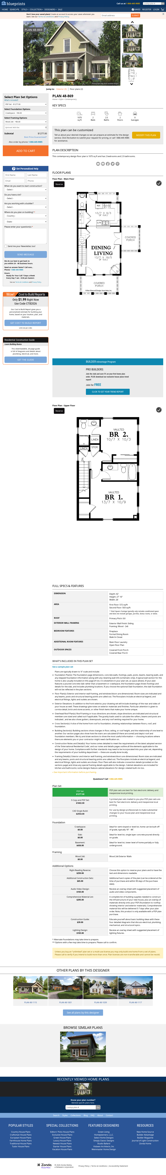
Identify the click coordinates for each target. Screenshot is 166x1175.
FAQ (92, 1115)
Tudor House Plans (20, 1146)
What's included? (11, 100)
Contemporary (71, 99)
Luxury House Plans (62, 1140)
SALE (60, 9)
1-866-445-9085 (35, 142)
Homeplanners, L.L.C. (103, 1134)
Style (24, 9)
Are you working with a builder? (19, 203)
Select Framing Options (15, 118)
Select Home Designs (104, 1137)
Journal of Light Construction (145, 1140)
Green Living (103, 1132)
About (100, 1115)
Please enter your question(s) (18, 226)
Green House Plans (62, 1137)
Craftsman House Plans (21, 1134)
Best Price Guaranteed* (35, 137)
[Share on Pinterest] (117, 164)
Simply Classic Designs (103, 1140)
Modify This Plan (146, 135)
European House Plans (20, 1137)
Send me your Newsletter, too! (21, 246)
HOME (5, 9)
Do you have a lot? (12, 194)
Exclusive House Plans (62, 1134)
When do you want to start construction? (23, 186)
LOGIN (156, 9)
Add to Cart (25, 151)
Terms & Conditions (46, 16)
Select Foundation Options (17, 109)
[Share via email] (98, 164)
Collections (76, 1115)
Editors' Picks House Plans (62, 1132)
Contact (109, 1115)
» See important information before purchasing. (74, 772)
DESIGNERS (50, 9)
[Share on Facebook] (107, 164)
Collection (36, 9)
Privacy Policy (63, 16)
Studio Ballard (103, 1143)
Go (163, 3)
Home (54, 99)
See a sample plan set (62, 666)
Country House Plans (20, 1132)
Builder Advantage (145, 1134)
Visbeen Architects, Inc (103, 1146)
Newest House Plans (62, 1143)
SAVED (137, 9)
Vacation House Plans (62, 1149)
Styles (65, 1115)
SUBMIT (135, 15)
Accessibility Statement (118, 1166)
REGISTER (146, 9)
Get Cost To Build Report (25, 322)
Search (56, 1115)
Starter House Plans (62, 1146)
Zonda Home (145, 1143)
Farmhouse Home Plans (21, 1140)
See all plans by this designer (83, 1012)
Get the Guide (25, 359)
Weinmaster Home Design (104, 1149)
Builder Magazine (145, 1137)
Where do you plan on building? (19, 212)
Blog (86, 1115)
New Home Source (145, 1132)
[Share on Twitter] (112, 164)
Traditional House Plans (21, 1143)
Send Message (25, 254)
